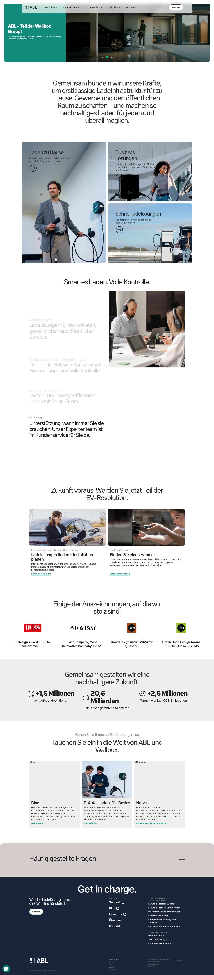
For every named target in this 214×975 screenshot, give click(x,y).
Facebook (112, 969)
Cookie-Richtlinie (153, 964)
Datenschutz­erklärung (155, 961)
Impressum (151, 966)
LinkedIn (111, 964)
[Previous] (102, 57)
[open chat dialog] (6, 969)
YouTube (111, 962)
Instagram (112, 967)
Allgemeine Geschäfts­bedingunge (158, 959)
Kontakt (176, 7)
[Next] (111, 57)
